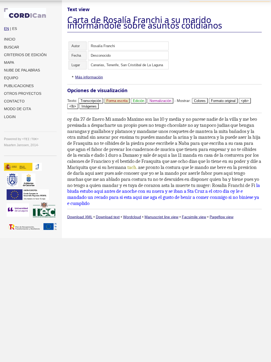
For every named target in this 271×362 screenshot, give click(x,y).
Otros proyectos (22, 93)
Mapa (9, 62)
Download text (108, 217)
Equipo (11, 78)
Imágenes (89, 106)
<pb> (245, 101)
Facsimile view (194, 217)
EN (6, 28)
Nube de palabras (22, 70)
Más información (89, 77)
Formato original (223, 101)
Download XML (79, 217)
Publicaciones (19, 86)
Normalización (160, 101)
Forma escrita (117, 101)
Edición (138, 101)
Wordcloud (132, 217)
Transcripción (90, 101)
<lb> (72, 106)
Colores (200, 101)
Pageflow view (221, 217)
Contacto (14, 101)
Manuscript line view (161, 217)
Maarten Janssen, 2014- (21, 145)
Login (10, 117)
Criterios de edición (25, 55)
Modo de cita (17, 109)
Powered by (21, 139)
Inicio (9, 39)
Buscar (11, 47)
